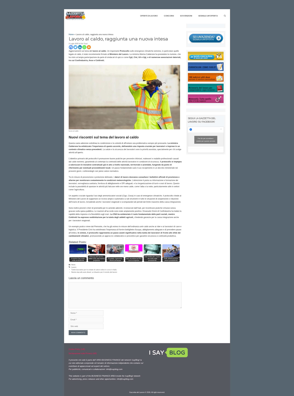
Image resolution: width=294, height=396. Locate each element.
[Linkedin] (80, 47)
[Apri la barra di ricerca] (225, 16)
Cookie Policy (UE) (77, 349)
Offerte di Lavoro (149, 15)
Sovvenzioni (186, 15)
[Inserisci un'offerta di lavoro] (206, 43)
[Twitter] (75, 47)
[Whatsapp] (84, 47)
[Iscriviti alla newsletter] (206, 60)
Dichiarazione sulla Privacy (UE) (83, 353)
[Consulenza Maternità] (206, 102)
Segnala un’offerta (208, 15)
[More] (89, 47)
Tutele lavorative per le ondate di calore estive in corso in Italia (94, 270)
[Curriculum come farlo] (206, 70)
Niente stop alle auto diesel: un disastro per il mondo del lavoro (94, 272)
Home (71, 34)
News (73, 265)
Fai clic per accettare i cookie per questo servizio (205, 139)
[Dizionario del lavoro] (206, 92)
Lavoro (73, 267)
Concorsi (169, 15)
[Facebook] (71, 47)
